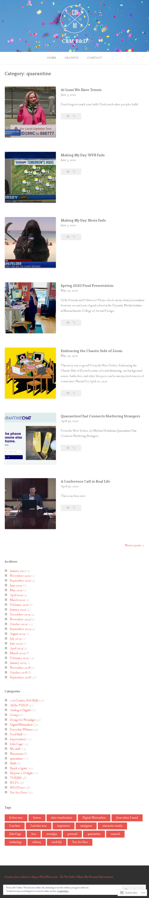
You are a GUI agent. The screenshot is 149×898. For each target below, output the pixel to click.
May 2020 (16, 590)
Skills (13, 763)
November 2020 (20, 576)
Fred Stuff (16, 734)
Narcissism (16, 754)
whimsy (36, 842)
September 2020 (20, 581)
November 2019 (20, 619)
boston (37, 818)
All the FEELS (19, 705)
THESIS (15, 778)
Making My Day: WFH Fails (83, 155)
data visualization (61, 818)
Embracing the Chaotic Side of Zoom (91, 351)
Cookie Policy (63, 891)
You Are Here (18, 793)
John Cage (16, 744)
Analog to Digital (20, 710)
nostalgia (52, 834)
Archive (71, 58)
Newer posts (133, 545)
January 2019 (18, 663)
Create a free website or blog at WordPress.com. (31, 877)
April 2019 (16, 648)
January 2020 (18, 610)
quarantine (16, 759)
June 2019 (16, 644)
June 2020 (16, 585)
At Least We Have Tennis (81, 90)
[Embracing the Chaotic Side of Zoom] (74, 393)
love (33, 834)
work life (57, 842)
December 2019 (20, 615)
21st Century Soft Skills (24, 701)
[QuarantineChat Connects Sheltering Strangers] (74, 448)
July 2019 (15, 639)
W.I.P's (14, 783)
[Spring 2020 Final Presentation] (74, 323)
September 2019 (20, 629)
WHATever (17, 788)
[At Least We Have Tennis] (74, 116)
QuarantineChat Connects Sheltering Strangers (100, 416)
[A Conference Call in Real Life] (74, 508)
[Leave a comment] (68, 116)
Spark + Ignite (18, 768)
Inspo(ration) (18, 739)
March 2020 (17, 600)
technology (15, 842)
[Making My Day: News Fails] (74, 237)
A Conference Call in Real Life (85, 482)
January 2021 (18, 571)
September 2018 (20, 677)
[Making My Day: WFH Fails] (74, 172)
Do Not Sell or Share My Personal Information (86, 877)
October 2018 (18, 673)
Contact (94, 58)
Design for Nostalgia (22, 720)
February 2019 (19, 658)
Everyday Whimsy (21, 730)
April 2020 (16, 595)
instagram (86, 826)
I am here (14, 826)
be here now (16, 818)
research (115, 834)
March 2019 (17, 653)
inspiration (63, 826)
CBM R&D (74, 41)
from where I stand (127, 818)
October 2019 (18, 624)
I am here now (38, 826)
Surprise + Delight (21, 773)
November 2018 (20, 668)
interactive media (112, 826)
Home (51, 58)
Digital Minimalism (21, 725)
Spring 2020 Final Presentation (87, 286)
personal (72, 834)
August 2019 (17, 634)
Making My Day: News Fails (83, 221)
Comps (14, 715)
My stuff (15, 749)
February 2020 (19, 605)
